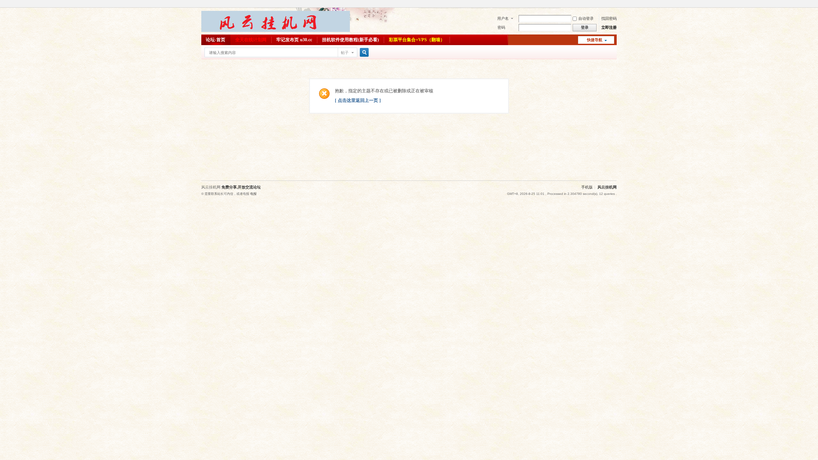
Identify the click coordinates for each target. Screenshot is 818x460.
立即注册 (609, 27)
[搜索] (363, 52)
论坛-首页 (215, 39)
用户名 (503, 18)
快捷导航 (594, 40)
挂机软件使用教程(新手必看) (350, 39)
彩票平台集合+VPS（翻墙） (417, 39)
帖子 (345, 52)
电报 (253, 193)
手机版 (587, 187)
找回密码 (609, 18)
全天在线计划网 (250, 39)
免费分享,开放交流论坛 (241, 187)
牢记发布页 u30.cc (294, 39)
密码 (501, 27)
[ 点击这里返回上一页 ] (358, 100)
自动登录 (586, 18)
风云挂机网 (607, 187)
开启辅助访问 (615, 4)
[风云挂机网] (275, 30)
